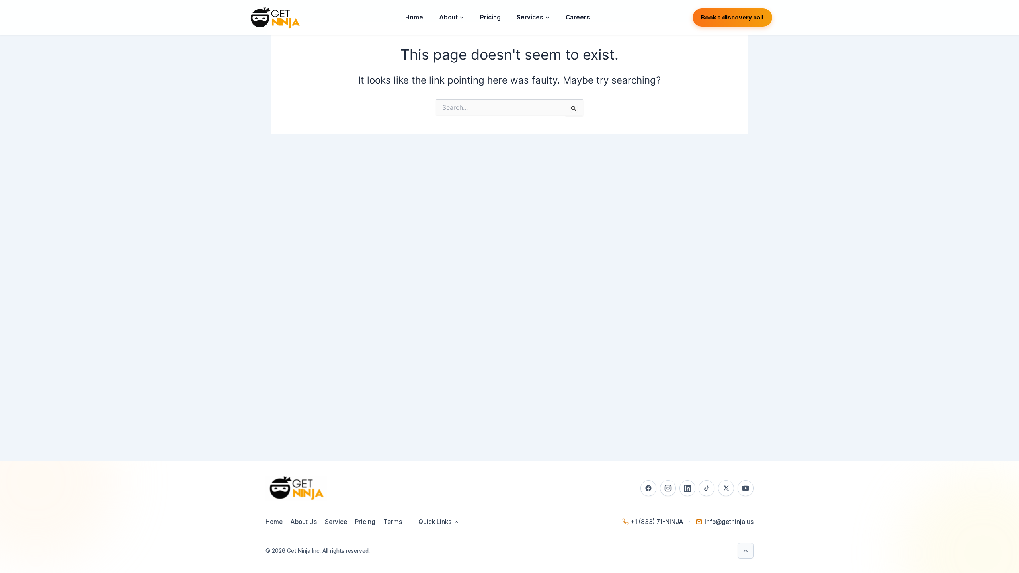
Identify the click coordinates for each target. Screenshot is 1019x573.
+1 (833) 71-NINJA (657, 522)
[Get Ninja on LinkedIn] (687, 488)
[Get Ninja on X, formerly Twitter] (726, 488)
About (448, 17)
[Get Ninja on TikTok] (706, 488)
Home (414, 17)
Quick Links (434, 522)
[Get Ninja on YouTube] (746, 488)
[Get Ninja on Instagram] (668, 488)
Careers (578, 17)
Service (336, 522)
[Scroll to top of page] (746, 551)
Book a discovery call (732, 17)
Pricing (490, 17)
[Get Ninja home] (275, 17)
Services (530, 17)
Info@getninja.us (729, 522)
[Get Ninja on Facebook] (648, 488)
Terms (392, 522)
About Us (304, 522)
